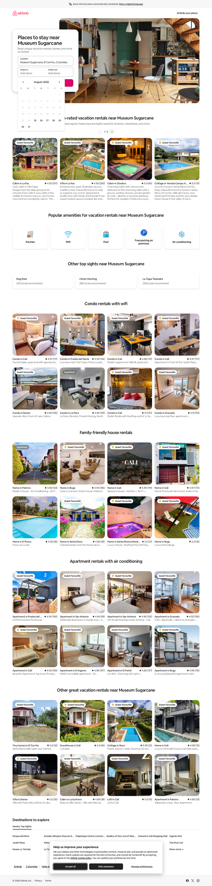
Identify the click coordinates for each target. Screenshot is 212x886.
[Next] (111, 131)
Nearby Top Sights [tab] (22, 826)
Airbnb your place (187, 13)
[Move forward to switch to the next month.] (59, 82)
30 (22, 126)
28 (53, 120)
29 (59, 120)
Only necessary (106, 866)
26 (41, 120)
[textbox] (31, 73)
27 (47, 120)
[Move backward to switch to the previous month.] (23, 82)
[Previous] (100, 131)
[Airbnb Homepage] (21, 13)
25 (35, 120)
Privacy (38, 880)
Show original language (131, 4)
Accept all (70, 866)
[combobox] (45, 62)
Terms (48, 880)
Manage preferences (142, 866)
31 (29, 126)
